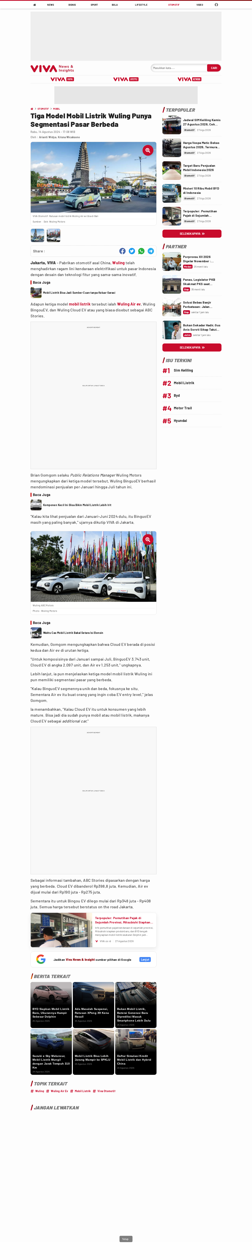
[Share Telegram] (151, 251)
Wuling (118, 262)
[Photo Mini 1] (37, 235)
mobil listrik (80, 304)
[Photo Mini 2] (53, 235)
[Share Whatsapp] (141, 251)
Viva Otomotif (106, 1091)
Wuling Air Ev (59, 1091)
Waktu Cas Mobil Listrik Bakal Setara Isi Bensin (73, 632)
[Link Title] (171, 125)
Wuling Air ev (129, 304)
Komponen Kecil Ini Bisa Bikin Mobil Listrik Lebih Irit (77, 505)
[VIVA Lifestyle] (126, 79)
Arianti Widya (47, 137)
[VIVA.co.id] (54, 68)
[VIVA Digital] (62, 79)
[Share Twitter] (132, 251)
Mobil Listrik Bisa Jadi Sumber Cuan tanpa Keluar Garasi (79, 292)
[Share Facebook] (122, 251)
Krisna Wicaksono (69, 137)
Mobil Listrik (83, 1091)
